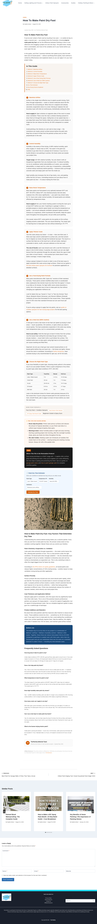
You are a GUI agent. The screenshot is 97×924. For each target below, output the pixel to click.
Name (5, 871)
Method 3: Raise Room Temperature (37, 73)
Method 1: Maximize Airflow (35, 69)
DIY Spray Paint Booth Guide (34, 413)
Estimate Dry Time (33, 492)
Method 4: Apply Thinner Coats (36, 76)
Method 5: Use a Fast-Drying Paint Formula (39, 78)
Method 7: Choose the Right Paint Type (38, 82)
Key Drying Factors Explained (35, 87)
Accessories (65, 3)
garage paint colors (32, 463)
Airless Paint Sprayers (52, 3)
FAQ (29, 89)
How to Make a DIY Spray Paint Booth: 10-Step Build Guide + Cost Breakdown (47, 817)
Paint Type (29, 478)
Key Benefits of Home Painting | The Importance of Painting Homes (80, 817)
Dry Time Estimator (33, 85)
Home (20, 3)
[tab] (45, 832)
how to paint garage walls (49, 463)
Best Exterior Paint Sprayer (56, 410)
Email (36, 871)
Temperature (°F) (43, 478)
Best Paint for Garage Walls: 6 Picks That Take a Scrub (18, 775)
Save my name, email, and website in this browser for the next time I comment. (25, 875)
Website (68, 871)
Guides (73, 3)
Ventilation (29, 484)
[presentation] (16, 802)
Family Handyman (58, 351)
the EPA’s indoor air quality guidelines (44, 567)
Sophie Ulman (27, 24)
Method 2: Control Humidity (35, 71)
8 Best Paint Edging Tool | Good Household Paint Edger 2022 (76, 775)
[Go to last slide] (4, 811)
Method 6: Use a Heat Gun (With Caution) (39, 80)
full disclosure (49, 752)
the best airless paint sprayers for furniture (39, 265)
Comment (6, 850)
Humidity (51, 478)
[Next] (93, 811)
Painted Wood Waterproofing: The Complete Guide (13, 817)
